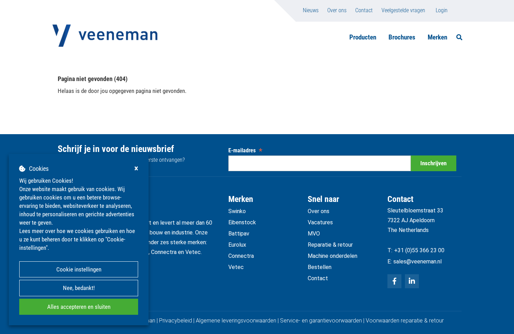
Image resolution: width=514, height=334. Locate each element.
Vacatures (320, 222)
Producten (362, 37)
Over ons (337, 10)
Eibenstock (242, 222)
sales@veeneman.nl (417, 261)
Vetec (236, 267)
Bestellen (319, 267)
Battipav (238, 233)
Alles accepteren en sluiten (78, 306)
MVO (314, 233)
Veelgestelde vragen (403, 10)
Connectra (241, 256)
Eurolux (237, 244)
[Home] (104, 35)
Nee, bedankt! (79, 287)
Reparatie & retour (330, 244)
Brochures (401, 37)
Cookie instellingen (78, 269)
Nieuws (311, 10)
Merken (437, 37)
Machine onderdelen (332, 256)
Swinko (237, 211)
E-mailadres (245, 150)
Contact (364, 10)
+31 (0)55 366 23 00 (419, 250)
